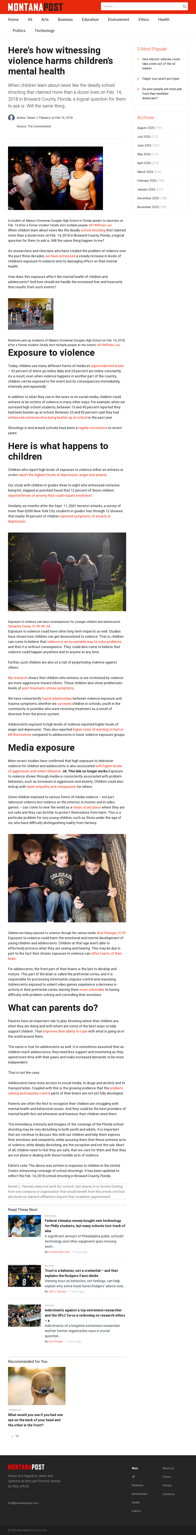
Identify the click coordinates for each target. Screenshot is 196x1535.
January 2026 (150, 189)
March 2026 (149, 172)
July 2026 (147, 136)
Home (13, 19)
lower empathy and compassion (51, 787)
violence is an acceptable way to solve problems (84, 642)
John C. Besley (57, 1291)
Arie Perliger (55, 1341)
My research (17, 678)
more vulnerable (92, 990)
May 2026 (147, 154)
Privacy (167, 1485)
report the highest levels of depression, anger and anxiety (62, 475)
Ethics (143, 19)
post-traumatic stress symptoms (48, 688)
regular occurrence (92, 428)
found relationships (57, 698)
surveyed (64, 704)
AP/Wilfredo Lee (100, 225)
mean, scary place (87, 807)
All (30, 19)
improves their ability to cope (65, 1031)
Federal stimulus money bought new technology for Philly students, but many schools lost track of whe (85, 1226)
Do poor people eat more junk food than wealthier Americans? (162, 93)
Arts (45, 19)
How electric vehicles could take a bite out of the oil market (161, 63)
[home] (35, 7)
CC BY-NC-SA (41, 626)
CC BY (122, 933)
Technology (44, 30)
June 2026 (148, 145)
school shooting (93, 230)
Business (65, 19)
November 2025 (152, 207)
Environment (118, 19)
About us (168, 1468)
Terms (167, 1476)
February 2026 (150, 180)
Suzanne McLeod (59, 1251)
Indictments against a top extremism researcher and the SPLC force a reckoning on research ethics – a (85, 1315)
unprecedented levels (107, 366)
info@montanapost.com (23, 1503)
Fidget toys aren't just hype (160, 79)
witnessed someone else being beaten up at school (47, 417)
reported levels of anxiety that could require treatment (50, 495)
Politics (19, 30)
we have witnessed (60, 256)
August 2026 (149, 128)
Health (163, 19)
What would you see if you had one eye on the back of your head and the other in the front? (35, 1420)
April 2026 (148, 163)
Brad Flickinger (106, 933)
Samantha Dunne (19, 626)
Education (90, 19)
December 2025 (152, 198)
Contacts (168, 1494)
